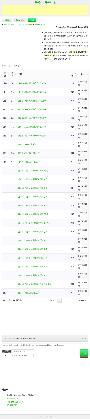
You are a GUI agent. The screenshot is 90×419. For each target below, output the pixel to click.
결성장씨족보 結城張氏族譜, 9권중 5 (32, 136)
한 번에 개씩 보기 (11, 66)
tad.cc (38, 417)
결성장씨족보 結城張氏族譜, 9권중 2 (32, 109)
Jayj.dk (46, 417)
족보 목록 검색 (9, 24)
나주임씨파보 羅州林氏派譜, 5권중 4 (32, 83)
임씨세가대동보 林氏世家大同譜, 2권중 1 (33, 214)
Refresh (7, 20)
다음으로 (82, 300)
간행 (72, 74)
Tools (32, 20)
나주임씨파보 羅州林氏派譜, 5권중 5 (32, 92)
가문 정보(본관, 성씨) (24, 24)
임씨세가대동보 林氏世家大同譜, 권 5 (32, 205)
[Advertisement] (45, 10)
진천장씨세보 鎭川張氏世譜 (28, 153)
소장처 (81, 74)
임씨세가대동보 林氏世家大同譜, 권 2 (32, 179)
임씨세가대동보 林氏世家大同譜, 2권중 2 (33, 171)
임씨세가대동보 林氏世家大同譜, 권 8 (32, 275)
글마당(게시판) (40, 24)
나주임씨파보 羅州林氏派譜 (28, 162)
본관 (5, 74)
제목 (20, 74)
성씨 (12, 74)
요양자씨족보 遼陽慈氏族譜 (28, 293)
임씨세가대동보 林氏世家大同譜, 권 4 (32, 197)
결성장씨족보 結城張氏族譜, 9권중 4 (32, 127)
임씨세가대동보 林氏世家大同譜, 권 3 (32, 188)
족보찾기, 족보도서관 (45, 2)
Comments (19, 20)
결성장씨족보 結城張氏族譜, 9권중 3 (32, 118)
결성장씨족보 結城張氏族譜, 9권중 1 (32, 101)
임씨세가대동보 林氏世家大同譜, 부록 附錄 (34, 284)
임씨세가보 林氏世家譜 (27, 144)
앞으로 (51, 300)
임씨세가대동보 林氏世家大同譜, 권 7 (32, 267)
